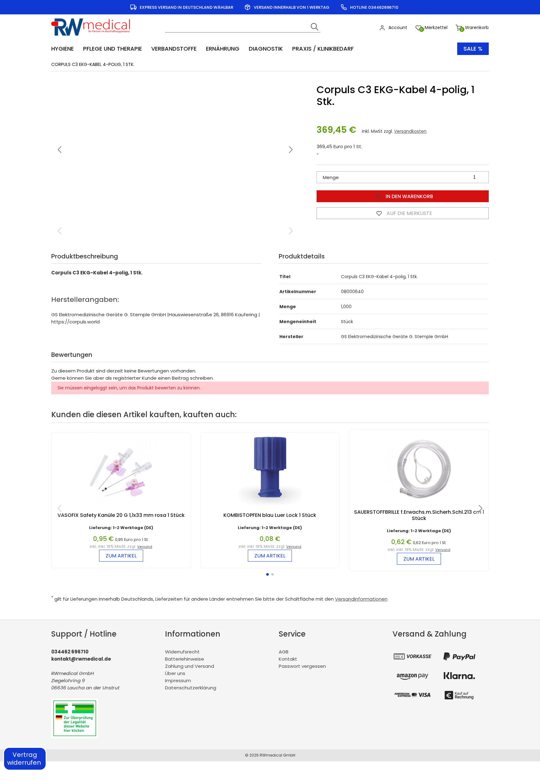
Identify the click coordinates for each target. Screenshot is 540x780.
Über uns (175, 673)
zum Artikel (121, 555)
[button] (291, 149)
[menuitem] (65, 48)
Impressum (178, 680)
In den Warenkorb (408, 196)
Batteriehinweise (184, 659)
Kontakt (288, 659)
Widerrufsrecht (182, 651)
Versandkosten (410, 131)
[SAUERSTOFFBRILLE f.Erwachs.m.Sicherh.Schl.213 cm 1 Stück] (419, 505)
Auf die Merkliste (408, 213)
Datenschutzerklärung (190, 687)
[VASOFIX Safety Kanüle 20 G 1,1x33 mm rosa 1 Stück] (121, 509)
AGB (283, 651)
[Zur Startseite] (92, 37)
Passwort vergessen (302, 666)
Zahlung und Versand (189, 666)
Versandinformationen (361, 599)
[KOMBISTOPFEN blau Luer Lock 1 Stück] (270, 509)
